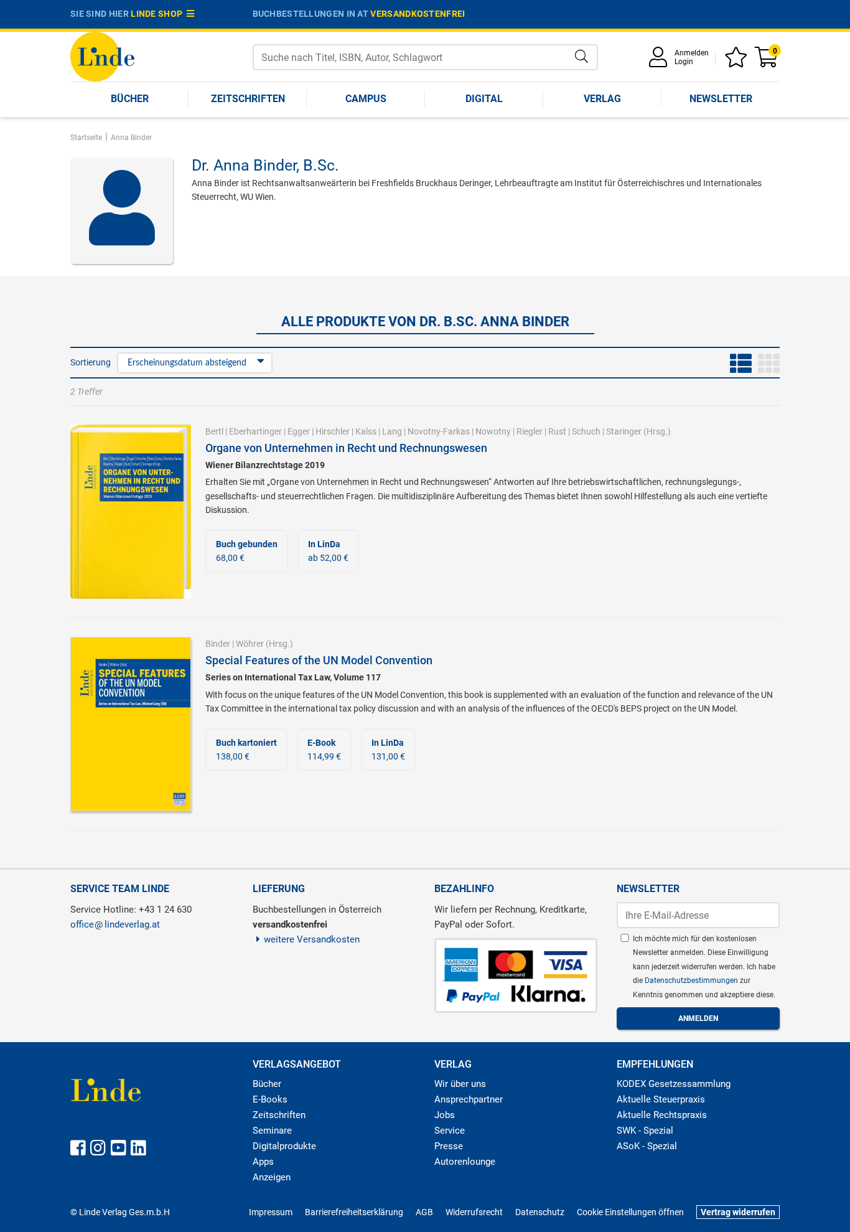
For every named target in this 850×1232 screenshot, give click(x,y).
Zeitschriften (248, 99)
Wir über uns (460, 1083)
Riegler (529, 431)
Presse (448, 1146)
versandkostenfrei (417, 14)
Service (449, 1130)
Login (684, 61)
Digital (484, 99)
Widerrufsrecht (474, 1212)
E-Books (270, 1099)
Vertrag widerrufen (738, 1212)
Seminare (272, 1130)
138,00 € (246, 749)
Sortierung (90, 362)
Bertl (214, 431)
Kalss (365, 431)
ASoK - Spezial (647, 1146)
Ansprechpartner (468, 1099)
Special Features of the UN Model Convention (318, 660)
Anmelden (692, 53)
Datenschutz (539, 1212)
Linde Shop (159, 14)
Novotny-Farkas (439, 431)
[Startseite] (102, 56)
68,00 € (247, 551)
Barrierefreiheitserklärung (354, 1212)
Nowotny (493, 431)
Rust (557, 431)
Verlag (602, 99)
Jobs (444, 1115)
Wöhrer (250, 644)
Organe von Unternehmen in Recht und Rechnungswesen (346, 447)
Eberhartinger (255, 431)
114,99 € (324, 749)
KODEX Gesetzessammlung (674, 1083)
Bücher (130, 99)
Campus (365, 99)
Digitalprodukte (284, 1146)
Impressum (270, 1212)
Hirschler (332, 431)
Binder (217, 644)
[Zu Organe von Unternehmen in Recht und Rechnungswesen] (130, 511)
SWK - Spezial (645, 1130)
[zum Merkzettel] (738, 61)
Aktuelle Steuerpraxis (661, 1099)
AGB (424, 1212)
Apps (263, 1161)
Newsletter (720, 99)
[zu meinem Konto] (660, 61)
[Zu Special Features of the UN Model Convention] (130, 723)
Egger (298, 431)
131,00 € (388, 749)
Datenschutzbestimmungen (692, 980)
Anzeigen (272, 1177)
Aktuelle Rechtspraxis (662, 1115)
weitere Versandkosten (312, 939)
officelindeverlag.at (115, 924)
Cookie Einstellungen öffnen (630, 1212)
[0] (767, 61)
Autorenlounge (464, 1161)
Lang (392, 431)
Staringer (624, 431)
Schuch (586, 431)
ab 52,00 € (328, 551)
